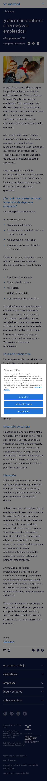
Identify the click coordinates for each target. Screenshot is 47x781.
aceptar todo (23, 411)
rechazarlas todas (23, 404)
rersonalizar (23, 397)
